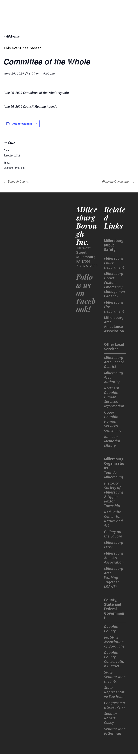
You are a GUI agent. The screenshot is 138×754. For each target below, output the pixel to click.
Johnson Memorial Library (112, 441)
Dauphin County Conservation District (114, 659)
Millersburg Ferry (113, 544)
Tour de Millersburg (113, 474)
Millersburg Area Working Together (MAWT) (113, 577)
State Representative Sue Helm (114, 692)
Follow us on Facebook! (86, 293)
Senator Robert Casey (110, 718)
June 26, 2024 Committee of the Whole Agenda (36, 93)
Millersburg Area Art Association (114, 558)
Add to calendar (22, 123)
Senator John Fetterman (115, 731)
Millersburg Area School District (114, 362)
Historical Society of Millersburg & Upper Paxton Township (113, 494)
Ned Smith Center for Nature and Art (113, 519)
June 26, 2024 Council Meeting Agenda (31, 107)
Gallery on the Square (113, 534)
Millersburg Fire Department (114, 307)
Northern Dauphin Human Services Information (114, 397)
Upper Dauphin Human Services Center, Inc (112, 421)
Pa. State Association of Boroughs (114, 642)
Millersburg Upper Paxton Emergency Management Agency (114, 284)
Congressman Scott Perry (114, 705)
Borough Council (18, 181)
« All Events (12, 36)
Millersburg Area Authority (113, 377)
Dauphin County (111, 628)
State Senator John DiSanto (115, 677)
